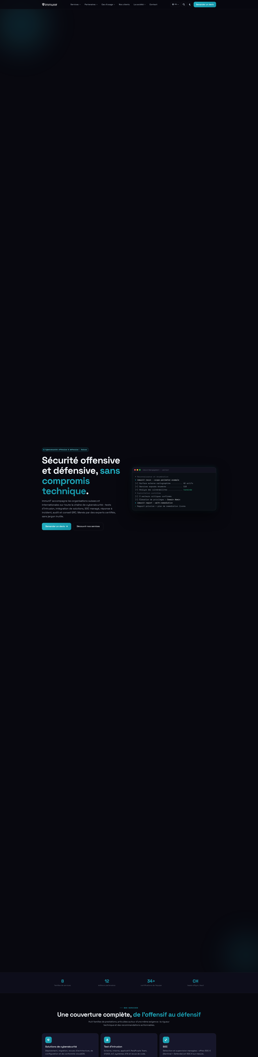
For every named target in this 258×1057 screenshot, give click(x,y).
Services (75, 4)
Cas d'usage (107, 4)
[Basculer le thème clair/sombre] (190, 4)
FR (176, 4)
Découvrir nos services (88, 526)
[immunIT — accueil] (49, 4)
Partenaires (90, 4)
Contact (153, 4)
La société (139, 4)
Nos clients (124, 4)
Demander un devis (205, 4)
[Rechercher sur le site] (183, 4)
